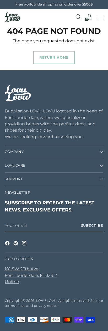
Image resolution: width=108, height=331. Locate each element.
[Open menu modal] (100, 17)
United (12, 281)
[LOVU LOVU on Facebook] (8, 244)
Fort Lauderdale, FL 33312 (31, 275)
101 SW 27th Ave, (22, 268)
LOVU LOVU (46, 301)
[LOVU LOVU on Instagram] (24, 244)
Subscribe (92, 225)
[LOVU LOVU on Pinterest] (16, 244)
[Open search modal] (78, 17)
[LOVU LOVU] (12, 17)
